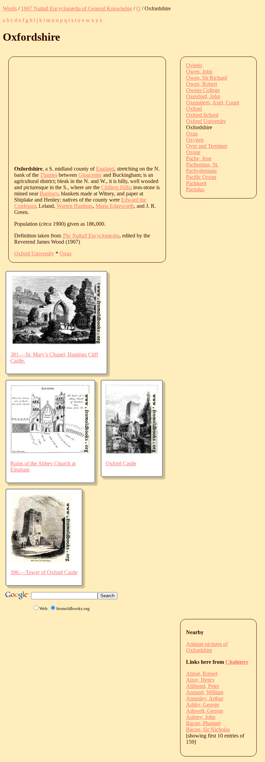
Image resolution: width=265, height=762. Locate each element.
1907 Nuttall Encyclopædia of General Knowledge (76, 8)
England (105, 169)
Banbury (49, 193)
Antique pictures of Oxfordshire (207, 647)
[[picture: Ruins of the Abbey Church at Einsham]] (50, 452)
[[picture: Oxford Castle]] (132, 452)
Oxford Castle (121, 463)
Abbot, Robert (201, 674)
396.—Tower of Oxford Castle (44, 572)
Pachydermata (201, 171)
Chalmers (236, 662)
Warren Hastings (75, 206)
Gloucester (90, 175)
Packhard (196, 183)
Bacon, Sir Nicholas (208, 729)
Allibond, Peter (202, 686)
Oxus (65, 253)
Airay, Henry (200, 680)
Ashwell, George (204, 711)
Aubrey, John (200, 717)
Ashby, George (202, 705)
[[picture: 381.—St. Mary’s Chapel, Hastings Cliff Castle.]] (56, 343)
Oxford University (34, 253)
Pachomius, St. (202, 164)
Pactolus (195, 189)
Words (10, 8)
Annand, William (204, 692)
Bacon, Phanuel (203, 723)
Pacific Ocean (201, 177)
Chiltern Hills (115, 187)
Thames (48, 175)
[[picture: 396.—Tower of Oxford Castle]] (41, 560)
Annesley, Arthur (204, 698)
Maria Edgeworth (115, 206)
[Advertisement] (139, 110)
